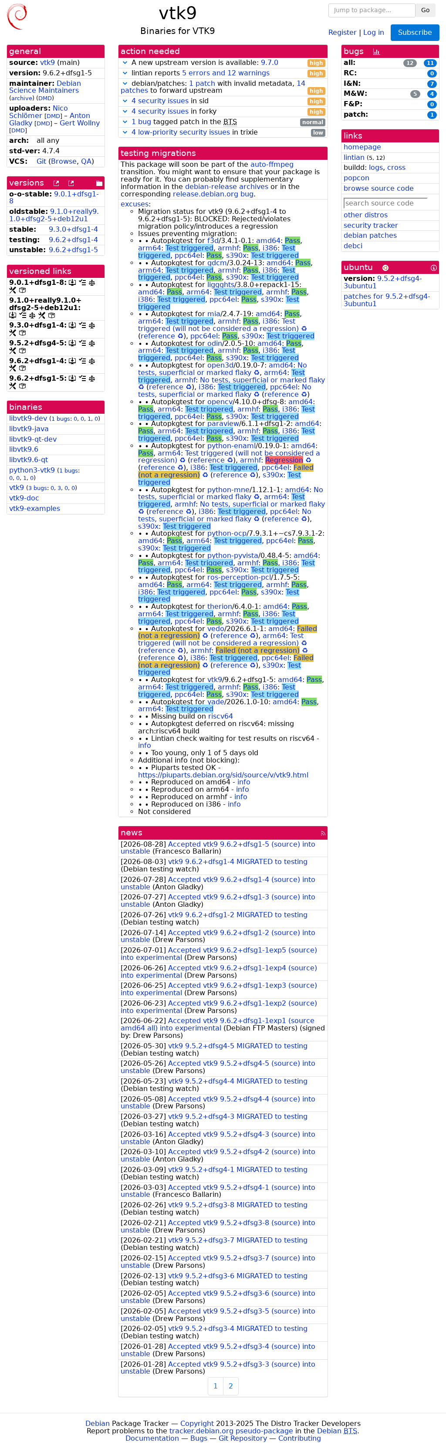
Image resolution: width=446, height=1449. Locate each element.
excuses (135, 204)
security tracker (371, 225)
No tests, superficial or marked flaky (222, 369)
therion (219, 606)
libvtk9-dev (28, 418)
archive (21, 98)
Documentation (152, 1438)
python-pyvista (232, 555)
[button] (125, 62)
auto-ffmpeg (272, 164)
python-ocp (227, 533)
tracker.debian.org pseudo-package (231, 1431)
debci (353, 246)
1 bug (141, 122)
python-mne (228, 490)
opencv (220, 402)
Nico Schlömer (38, 112)
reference (158, 336)
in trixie (227, 132)
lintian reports (226, 73)
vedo (215, 629)
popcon (356, 178)
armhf (228, 248)
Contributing (299, 1438)
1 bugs (60, 418)
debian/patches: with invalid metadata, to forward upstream (222, 87)
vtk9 (47, 62)
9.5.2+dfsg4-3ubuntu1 (383, 282)
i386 (270, 248)
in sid (227, 101)
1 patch (202, 83)
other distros (366, 215)
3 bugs (37, 488)
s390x (236, 255)
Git (41, 161)
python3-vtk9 (32, 470)
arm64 (149, 248)
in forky (227, 111)
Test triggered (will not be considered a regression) (218, 325)
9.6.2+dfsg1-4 (73, 240)
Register (342, 32)
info (144, 745)
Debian (97, 1423)
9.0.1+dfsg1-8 (54, 198)
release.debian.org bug (213, 194)
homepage (362, 147)
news (131, 833)
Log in (373, 32)
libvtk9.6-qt (28, 460)
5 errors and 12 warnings (226, 73)
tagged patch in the (227, 122)
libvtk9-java (29, 429)
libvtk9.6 (23, 449)
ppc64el (188, 255)
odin (214, 343)
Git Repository (243, 1438)
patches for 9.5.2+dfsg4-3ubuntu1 (387, 300)
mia (213, 314)
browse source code (379, 188)
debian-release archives (226, 186)
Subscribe (415, 32)
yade (215, 702)
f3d (213, 240)
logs (376, 167)
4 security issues (160, 101)
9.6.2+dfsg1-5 (73, 250)
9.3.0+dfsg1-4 (73, 229)
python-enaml (231, 446)
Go (425, 10)
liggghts (220, 284)
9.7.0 (269, 62)
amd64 (268, 240)
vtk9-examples (34, 508)
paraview (223, 423)
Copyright (197, 1423)
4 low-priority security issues (181, 132)
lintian (354, 157)
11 (430, 63)
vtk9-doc (24, 498)
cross (396, 167)
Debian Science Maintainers (45, 87)
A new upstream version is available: (226, 63)
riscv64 (220, 716)
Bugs (198, 1438)
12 (409, 63)
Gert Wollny (80, 123)
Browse (64, 161)
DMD (45, 98)
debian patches (370, 235)
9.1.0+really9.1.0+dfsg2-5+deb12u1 (54, 215)
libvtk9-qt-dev (33, 439)
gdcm (217, 263)
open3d (220, 365)
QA (86, 161)
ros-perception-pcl (239, 577)
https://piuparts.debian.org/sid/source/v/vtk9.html (223, 775)
